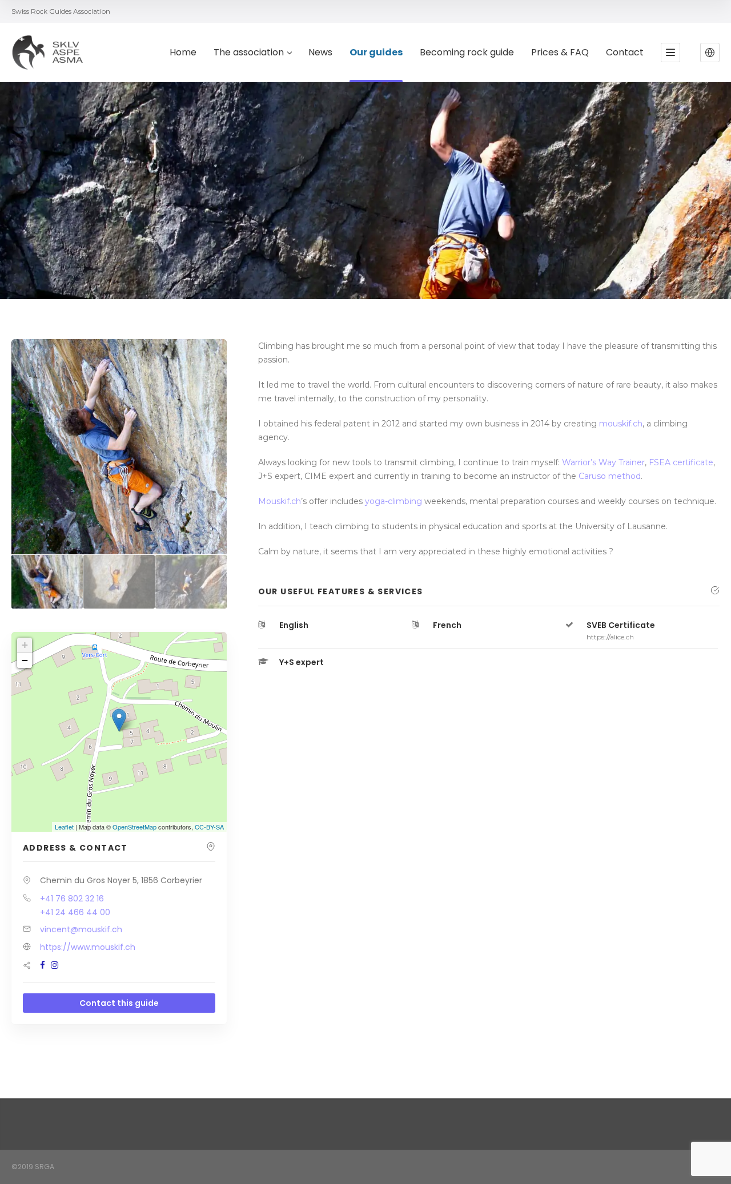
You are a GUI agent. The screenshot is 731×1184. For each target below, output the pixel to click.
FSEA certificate (681, 462)
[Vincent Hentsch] (47, 582)
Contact (625, 53)
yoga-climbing (392, 501)
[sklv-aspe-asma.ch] (48, 52)
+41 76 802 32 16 (72, 898)
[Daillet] (191, 582)
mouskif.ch (620, 423)
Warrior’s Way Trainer (603, 462)
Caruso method (610, 476)
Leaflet (64, 826)
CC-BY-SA (209, 826)
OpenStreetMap (134, 826)
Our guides (376, 53)
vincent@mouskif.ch (81, 929)
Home (183, 53)
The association (249, 53)
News (320, 53)
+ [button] (25, 645)
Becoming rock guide (467, 53)
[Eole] (119, 582)
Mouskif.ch (279, 501)
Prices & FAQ (560, 53)
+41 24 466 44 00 (75, 912)
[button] (710, 52)
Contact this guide (119, 1003)
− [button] (25, 660)
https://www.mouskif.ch (87, 947)
